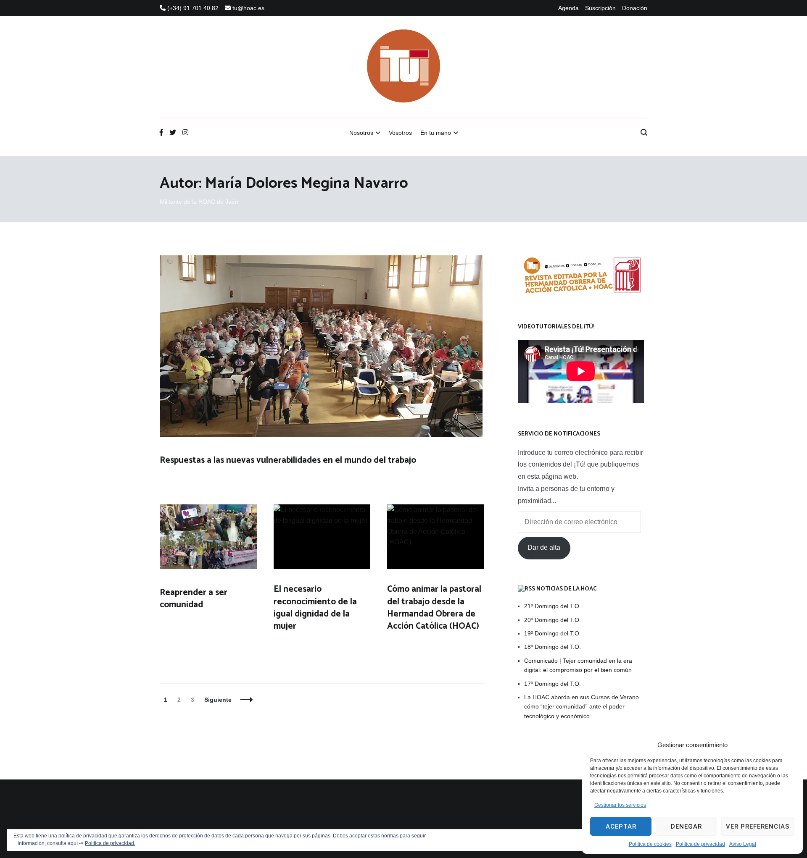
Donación (634, 8)
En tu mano (435, 132)
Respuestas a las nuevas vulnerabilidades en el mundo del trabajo (288, 460)
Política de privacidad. (110, 843)
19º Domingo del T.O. (552, 633)
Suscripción (600, 8)
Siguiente (218, 699)
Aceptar (621, 826)
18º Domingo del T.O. (552, 646)
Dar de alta (543, 547)
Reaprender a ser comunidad (193, 598)
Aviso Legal (742, 844)
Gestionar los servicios (620, 805)
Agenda (568, 8)
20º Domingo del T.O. (552, 620)
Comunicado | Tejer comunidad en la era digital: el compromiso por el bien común (578, 665)
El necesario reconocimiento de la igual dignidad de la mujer (315, 607)
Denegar (686, 826)
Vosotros (400, 132)
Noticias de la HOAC (566, 589)
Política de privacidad (700, 844)
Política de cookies (650, 844)
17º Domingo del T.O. (552, 683)
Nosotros (361, 132)
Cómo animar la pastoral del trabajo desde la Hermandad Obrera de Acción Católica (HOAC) (434, 607)
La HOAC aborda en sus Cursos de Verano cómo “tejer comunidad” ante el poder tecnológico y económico (581, 706)
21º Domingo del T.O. (552, 606)
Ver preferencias (758, 826)
